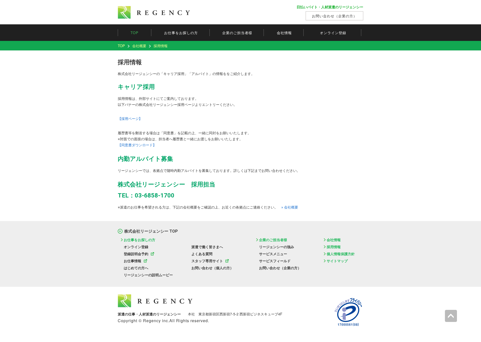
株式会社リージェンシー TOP (151, 231)
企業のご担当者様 (237, 32)
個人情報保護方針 (341, 254)
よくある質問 (201, 254)
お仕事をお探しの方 (181, 32)
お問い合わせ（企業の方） (334, 15)
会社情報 (284, 32)
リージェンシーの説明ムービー (148, 275)
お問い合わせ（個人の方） (212, 268)
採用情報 (334, 247)
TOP (135, 32)
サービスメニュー (273, 254)
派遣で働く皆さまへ (207, 247)
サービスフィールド (275, 261)
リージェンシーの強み (276, 247)
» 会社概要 (289, 207)
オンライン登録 (136, 247)
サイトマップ (337, 261)
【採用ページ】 (130, 119)
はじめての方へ (136, 268)
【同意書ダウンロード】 (137, 145)
